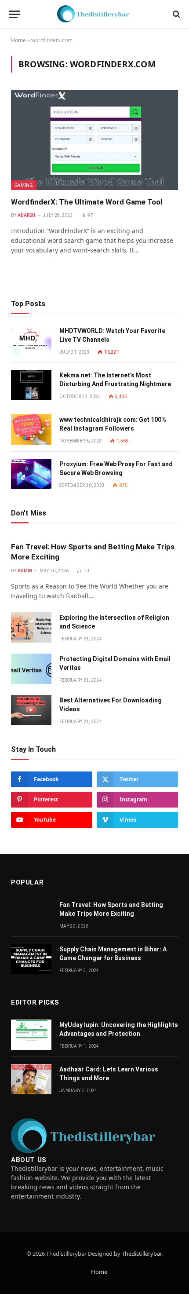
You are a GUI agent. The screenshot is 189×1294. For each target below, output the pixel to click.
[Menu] (14, 14)
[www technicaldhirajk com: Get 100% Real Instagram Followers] (31, 429)
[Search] (175, 14)
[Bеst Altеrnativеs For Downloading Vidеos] (31, 710)
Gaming (24, 185)
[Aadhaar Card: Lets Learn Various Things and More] (31, 1079)
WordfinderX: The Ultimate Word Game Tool (86, 201)
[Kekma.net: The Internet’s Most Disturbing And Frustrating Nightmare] (31, 385)
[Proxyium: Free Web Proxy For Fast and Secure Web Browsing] (31, 474)
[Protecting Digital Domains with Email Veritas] (31, 669)
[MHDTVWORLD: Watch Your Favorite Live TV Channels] (31, 340)
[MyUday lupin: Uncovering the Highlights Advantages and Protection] (31, 1035)
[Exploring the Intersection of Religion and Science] (31, 627)
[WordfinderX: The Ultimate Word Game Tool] (94, 140)
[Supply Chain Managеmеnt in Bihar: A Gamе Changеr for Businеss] (31, 959)
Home (18, 40)
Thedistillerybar (141, 1253)
